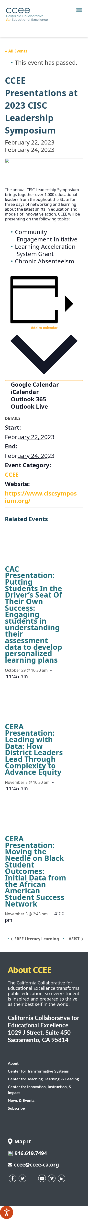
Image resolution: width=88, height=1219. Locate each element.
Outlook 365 (28, 399)
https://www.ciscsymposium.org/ (41, 497)
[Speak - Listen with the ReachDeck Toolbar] (6, 1212)
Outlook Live (29, 406)
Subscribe (16, 1108)
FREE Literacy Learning (36, 938)
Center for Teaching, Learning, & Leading (43, 1079)
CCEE (12, 474)
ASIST (74, 938)
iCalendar (25, 392)
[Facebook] (13, 1178)
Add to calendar (44, 327)
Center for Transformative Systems (38, 1071)
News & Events (21, 1101)
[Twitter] (22, 1178)
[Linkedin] (62, 1178)
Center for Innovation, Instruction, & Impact (40, 1090)
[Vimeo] (52, 1178)
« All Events (16, 51)
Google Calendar (35, 384)
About (13, 1063)
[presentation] (42, 545)
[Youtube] (42, 1178)
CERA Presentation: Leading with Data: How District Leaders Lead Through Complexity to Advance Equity (34, 749)
